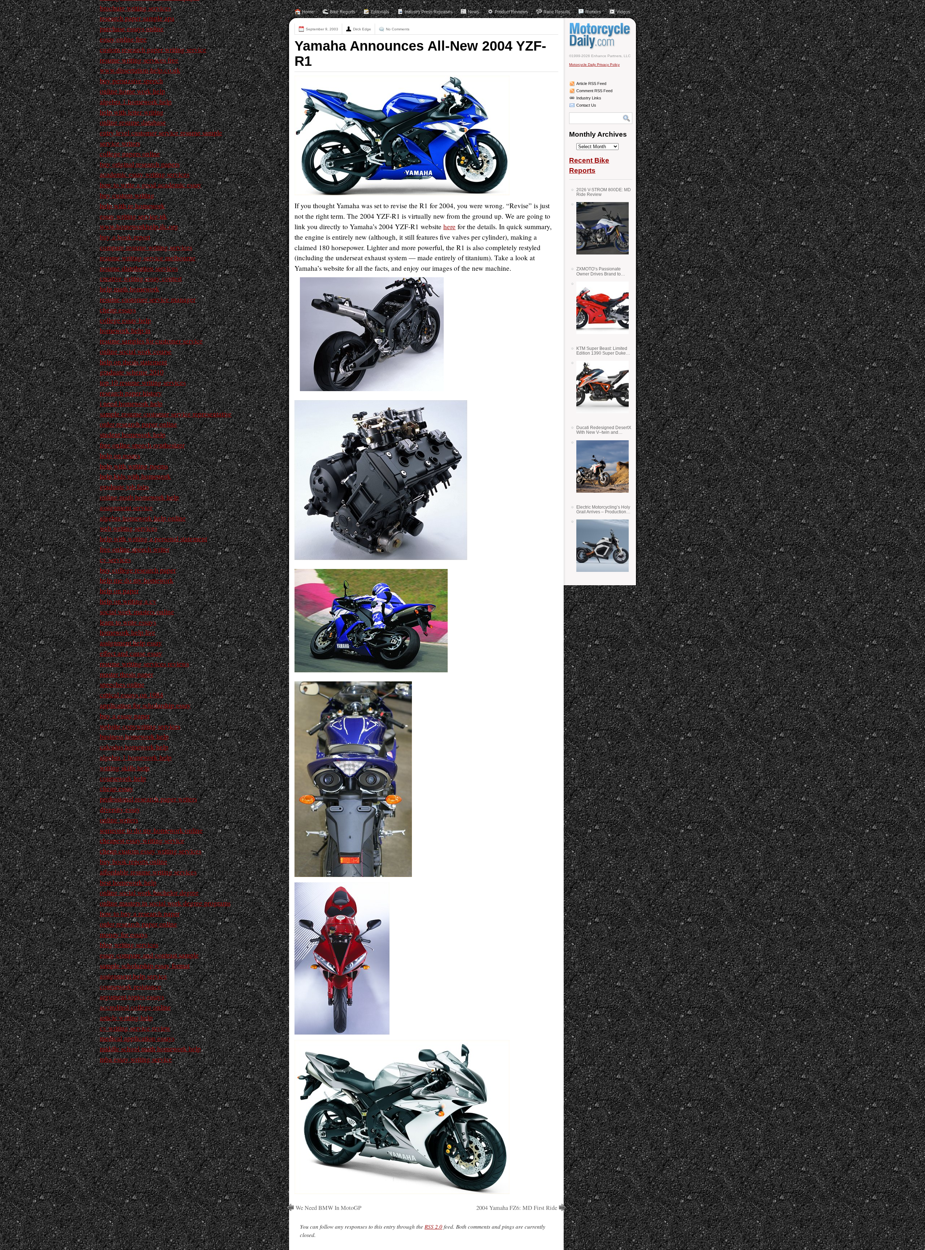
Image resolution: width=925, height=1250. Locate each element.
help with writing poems (134, 465)
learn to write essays (128, 621)
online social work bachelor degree (149, 892)
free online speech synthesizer (142, 444)
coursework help (123, 778)
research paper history (131, 392)
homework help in (125, 330)
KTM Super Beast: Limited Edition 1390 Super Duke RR (601, 351)
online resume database (133, 122)
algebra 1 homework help (136, 101)
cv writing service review (135, 1027)
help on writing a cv (128, 600)
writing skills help (125, 767)
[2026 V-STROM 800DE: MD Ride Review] (600, 228)
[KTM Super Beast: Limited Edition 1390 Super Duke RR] (600, 387)
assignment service (126, 507)
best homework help (128, 882)
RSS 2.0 (433, 1226)
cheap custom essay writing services (150, 850)
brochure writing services (135, 7)
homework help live (127, 632)
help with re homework (132, 205)
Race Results (556, 11)
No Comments (397, 29)
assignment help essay (131, 642)
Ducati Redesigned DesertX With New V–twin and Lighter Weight (603, 430)
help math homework (129, 288)
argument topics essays (132, 996)
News (473, 11)
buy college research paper (138, 569)
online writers (119, 819)
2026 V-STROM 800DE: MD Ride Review (603, 192)
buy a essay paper (125, 715)
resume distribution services (139, 268)
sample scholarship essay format (145, 965)
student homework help (132, 434)
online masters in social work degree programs (165, 902)
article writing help (126, 1017)
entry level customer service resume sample (161, 132)
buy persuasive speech (131, 80)
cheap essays (118, 309)
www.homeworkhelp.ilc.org (139, 226)
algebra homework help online (143, 517)
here (449, 226)
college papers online (130, 153)
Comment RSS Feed (594, 91)
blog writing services (129, 944)
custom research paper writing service (153, 49)
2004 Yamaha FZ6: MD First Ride (516, 1208)
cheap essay (116, 788)
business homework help (134, 736)
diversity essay (120, 809)
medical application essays (137, 1038)
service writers (120, 142)
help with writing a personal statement (153, 538)
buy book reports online (133, 861)
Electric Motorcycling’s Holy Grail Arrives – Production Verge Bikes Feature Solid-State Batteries (603, 509)
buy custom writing (127, 195)
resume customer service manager (147, 299)
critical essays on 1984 (131, 694)
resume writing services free (139, 59)
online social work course (136, 351)
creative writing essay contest (141, 278)
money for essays (123, 934)
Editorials (380, 11)
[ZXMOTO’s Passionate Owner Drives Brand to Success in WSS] (600, 307)
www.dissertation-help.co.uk (140, 69)
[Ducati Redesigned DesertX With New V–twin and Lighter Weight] (600, 466)
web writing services (128, 527)
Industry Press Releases (428, 11)
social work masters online (137, 611)
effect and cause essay (131, 653)
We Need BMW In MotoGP (328, 1208)
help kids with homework (135, 475)
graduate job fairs (124, 486)
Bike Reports (342, 11)
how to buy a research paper (140, 913)
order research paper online (138, 423)
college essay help (125, 320)
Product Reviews (511, 11)
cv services (115, 559)
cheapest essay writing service (142, 840)
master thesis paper (126, 673)
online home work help (132, 90)
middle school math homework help (150, 1048)
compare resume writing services (146, 247)
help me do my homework (136, 580)
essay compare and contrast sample (149, 954)
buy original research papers (140, 163)
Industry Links (588, 98)
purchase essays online (132, 28)
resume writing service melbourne (147, 257)
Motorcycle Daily (600, 36)
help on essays (120, 455)
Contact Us (586, 105)
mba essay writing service (136, 1058)
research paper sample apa (137, 17)
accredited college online (135, 1006)
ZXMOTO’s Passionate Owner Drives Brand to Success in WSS (598, 271)
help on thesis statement (133, 361)
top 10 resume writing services (143, 382)
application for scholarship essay (145, 705)
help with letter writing (132, 111)
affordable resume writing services (148, 871)
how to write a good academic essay (151, 184)
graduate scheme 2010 (132, 371)
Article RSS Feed (591, 83)
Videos (623, 11)
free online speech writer (134, 548)
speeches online (122, 684)
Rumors (593, 11)
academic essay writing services (144, 174)
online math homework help (139, 496)
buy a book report (125, 236)
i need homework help (131, 403)
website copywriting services (140, 726)
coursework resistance (130, 986)
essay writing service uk (133, 216)
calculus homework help (134, 746)
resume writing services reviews (144, 663)
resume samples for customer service (151, 340)
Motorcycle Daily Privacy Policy (594, 65)
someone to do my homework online (151, 830)
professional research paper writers (148, 798)
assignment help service (133, 975)
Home (308, 11)
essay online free (123, 38)
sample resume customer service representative (166, 413)
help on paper (119, 590)
